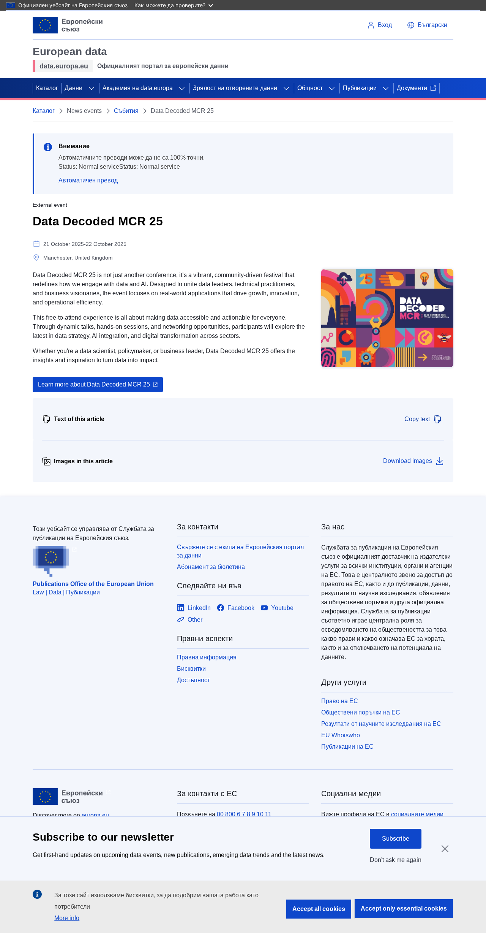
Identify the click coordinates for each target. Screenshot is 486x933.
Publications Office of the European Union (93, 584)
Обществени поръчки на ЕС (360, 712)
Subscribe (395, 838)
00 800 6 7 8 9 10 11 (244, 814)
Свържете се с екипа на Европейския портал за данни (240, 551)
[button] (427, 25)
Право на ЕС (339, 701)
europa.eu (95, 815)
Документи (412, 88)
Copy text (417, 419)
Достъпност (193, 680)
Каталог (47, 88)
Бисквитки (191, 668)
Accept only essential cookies (404, 908)
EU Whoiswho (340, 735)
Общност (310, 88)
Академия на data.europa (138, 88)
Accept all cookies (318, 909)
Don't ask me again (395, 860)
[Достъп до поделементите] (91, 88)
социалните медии (417, 814)
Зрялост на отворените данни (235, 88)
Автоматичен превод (88, 180)
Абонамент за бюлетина (211, 567)
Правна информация (207, 657)
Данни (73, 88)
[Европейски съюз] (68, 25)
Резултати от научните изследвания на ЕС (381, 724)
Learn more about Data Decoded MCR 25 (94, 384)
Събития (126, 111)
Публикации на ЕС (347, 746)
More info (66, 918)
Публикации (360, 88)
